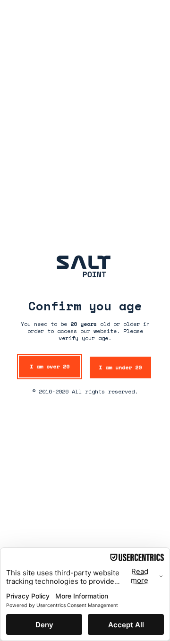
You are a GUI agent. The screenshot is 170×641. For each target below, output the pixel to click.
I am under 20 (120, 367)
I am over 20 (49, 366)
